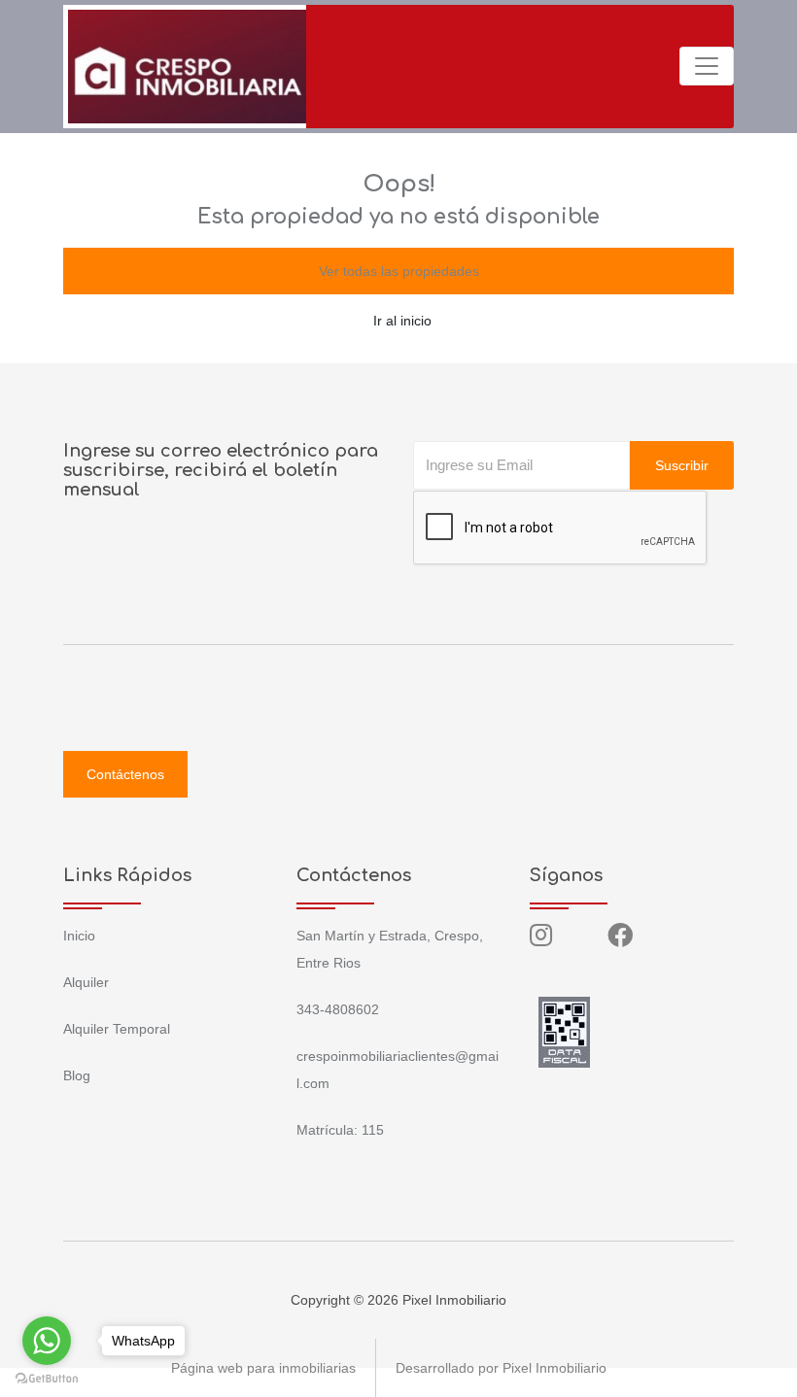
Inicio (79, 935)
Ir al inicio (402, 320)
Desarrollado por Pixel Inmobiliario (501, 1368)
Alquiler (86, 982)
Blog (76, 1075)
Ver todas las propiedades (399, 271)
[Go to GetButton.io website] (47, 1377)
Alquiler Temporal (116, 1029)
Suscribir (682, 465)
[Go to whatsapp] (46, 1340)
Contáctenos (125, 774)
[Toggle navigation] (706, 66)
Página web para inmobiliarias (263, 1368)
